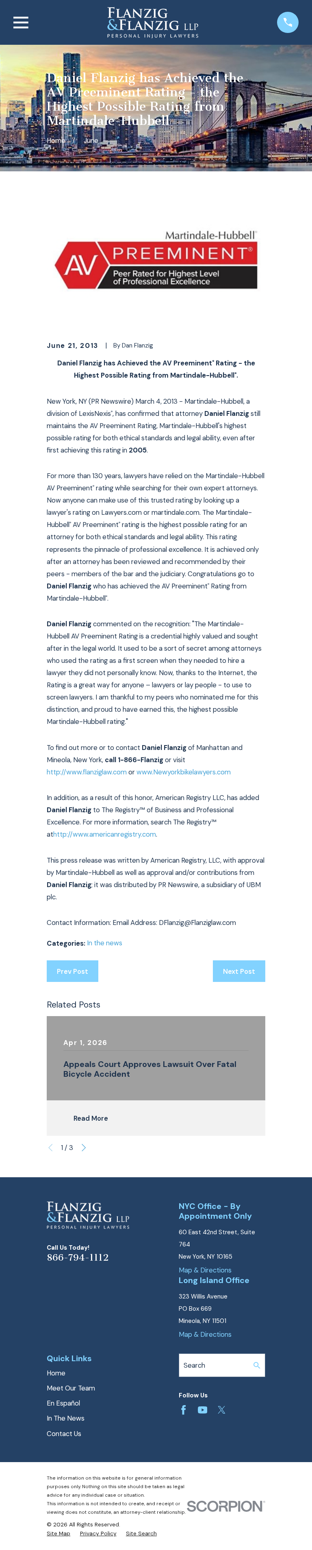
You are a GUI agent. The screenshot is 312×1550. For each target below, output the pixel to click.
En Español (63, 1403)
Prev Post (72, 971)
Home (56, 1373)
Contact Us (64, 1433)
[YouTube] (202, 1409)
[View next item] (83, 1147)
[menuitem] (58, 1533)
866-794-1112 (78, 1257)
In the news (104, 942)
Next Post (239, 971)
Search (194, 1365)
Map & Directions (205, 1270)
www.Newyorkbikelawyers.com (183, 771)
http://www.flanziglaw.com (87, 771)
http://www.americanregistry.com (104, 834)
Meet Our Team (71, 1388)
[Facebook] (183, 1409)
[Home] (152, 22)
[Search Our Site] (257, 1365)
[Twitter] (221, 1409)
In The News (65, 1418)
